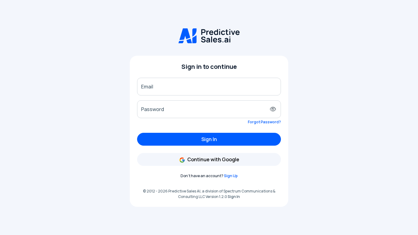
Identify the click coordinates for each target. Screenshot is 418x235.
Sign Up (231, 175)
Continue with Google (212, 159)
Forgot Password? (264, 122)
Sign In (209, 139)
